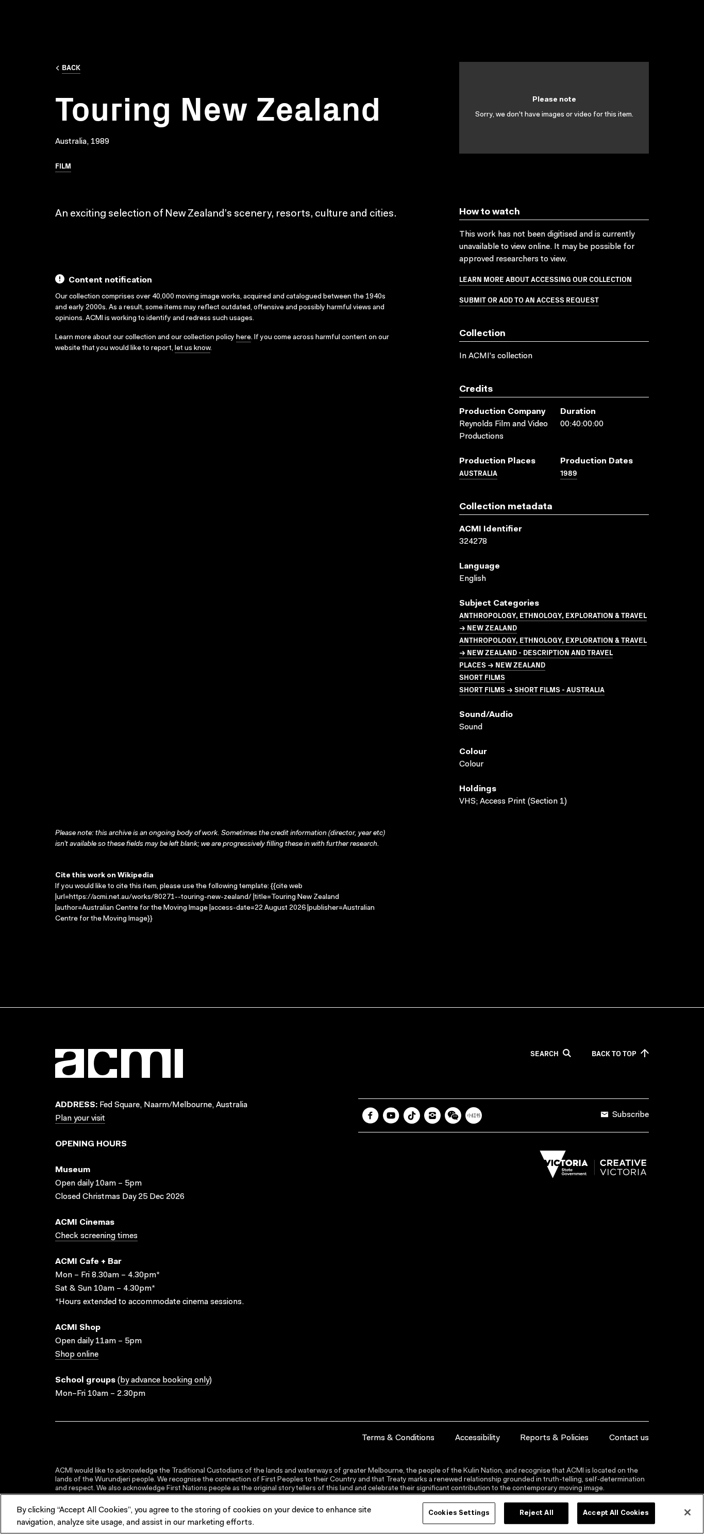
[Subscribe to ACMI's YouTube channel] (391, 1115)
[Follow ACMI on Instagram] (432, 1115)
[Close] (687, 1512)
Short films (482, 677)
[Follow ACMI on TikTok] (412, 1115)
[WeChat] (453, 1115)
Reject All (536, 1513)
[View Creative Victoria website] (593, 1167)
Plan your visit (80, 1118)
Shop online (76, 1354)
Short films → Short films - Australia (532, 689)
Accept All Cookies (616, 1513)
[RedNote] (473, 1115)
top (614, 1053)
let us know (192, 348)
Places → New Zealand (502, 664)
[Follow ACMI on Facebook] (370, 1115)
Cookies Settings (459, 1513)
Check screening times (96, 1236)
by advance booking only (164, 1380)
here (243, 337)
